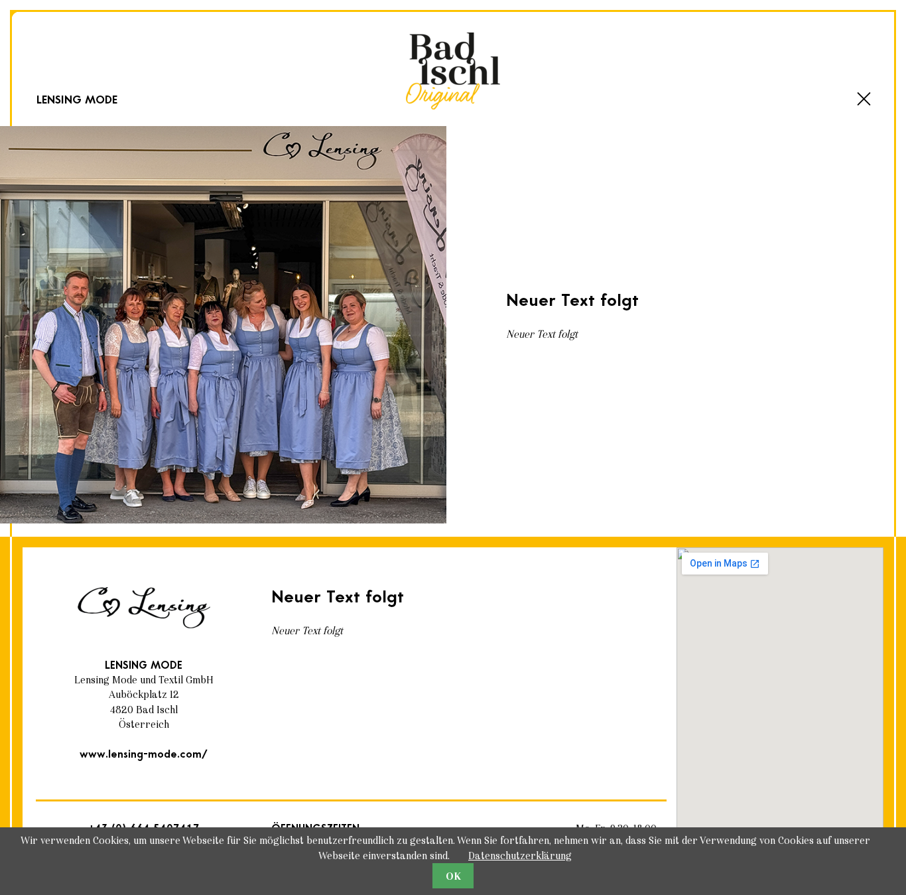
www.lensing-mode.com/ (144, 754)
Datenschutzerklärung (520, 855)
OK (453, 876)
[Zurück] (864, 99)
